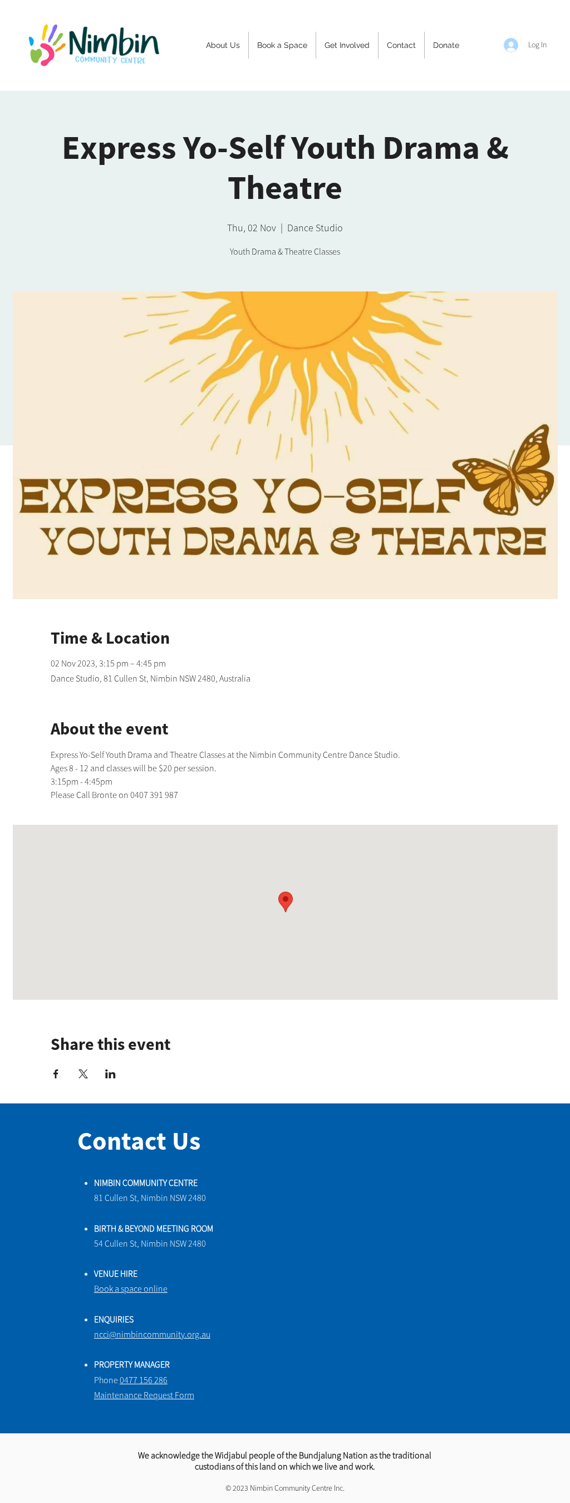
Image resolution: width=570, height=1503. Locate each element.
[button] (223, 45)
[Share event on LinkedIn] (110, 1073)
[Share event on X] (83, 1073)
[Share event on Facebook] (56, 1073)
